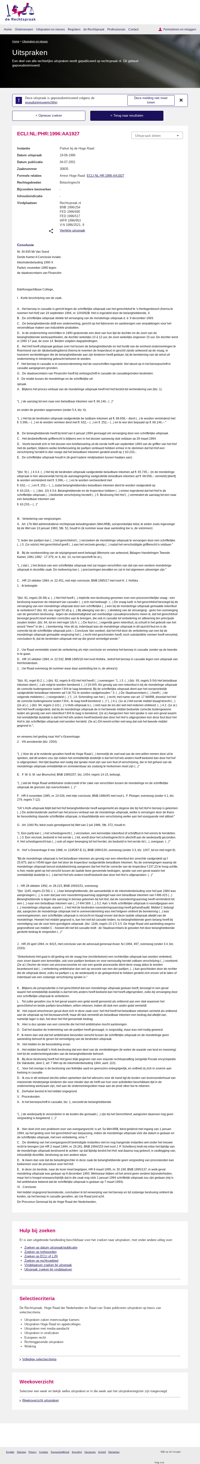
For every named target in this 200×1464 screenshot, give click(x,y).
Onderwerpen (24, 29)
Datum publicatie (30, 162)
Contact (133, 29)
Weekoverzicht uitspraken (40, 1400)
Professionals (116, 29)
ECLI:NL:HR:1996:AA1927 (105, 175)
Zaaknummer (27, 169)
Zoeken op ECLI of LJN (41, 1256)
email (191, 1452)
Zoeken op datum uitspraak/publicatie (50, 1247)
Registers (74, 29)
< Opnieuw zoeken (49, 115)
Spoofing (77, 1452)
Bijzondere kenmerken (34, 189)
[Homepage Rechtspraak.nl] (18, 11)
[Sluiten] (181, 100)
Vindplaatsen (27, 203)
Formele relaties (29, 175)
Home (8, 29)
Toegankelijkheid (59, 1452)
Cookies (43, 1452)
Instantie (23, 148)
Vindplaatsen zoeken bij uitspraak (48, 1265)
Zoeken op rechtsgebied (41, 1260)
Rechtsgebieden (29, 182)
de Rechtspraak (93, 29)
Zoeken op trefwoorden (40, 1252)
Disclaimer (114, 1452)
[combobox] (157, 136)
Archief (102, 1452)
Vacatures (90, 1452)
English (10, 1452)
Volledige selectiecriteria (39, 1359)
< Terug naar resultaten (126, 115)
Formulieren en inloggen (179, 29)
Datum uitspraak (29, 155)
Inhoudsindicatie (29, 196)
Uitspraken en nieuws (50, 29)
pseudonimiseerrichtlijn (41, 102)
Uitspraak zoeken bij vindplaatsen (48, 1269)
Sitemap (21, 1452)
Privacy (33, 1452)
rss (185, 1452)
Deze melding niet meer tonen (151, 100)
